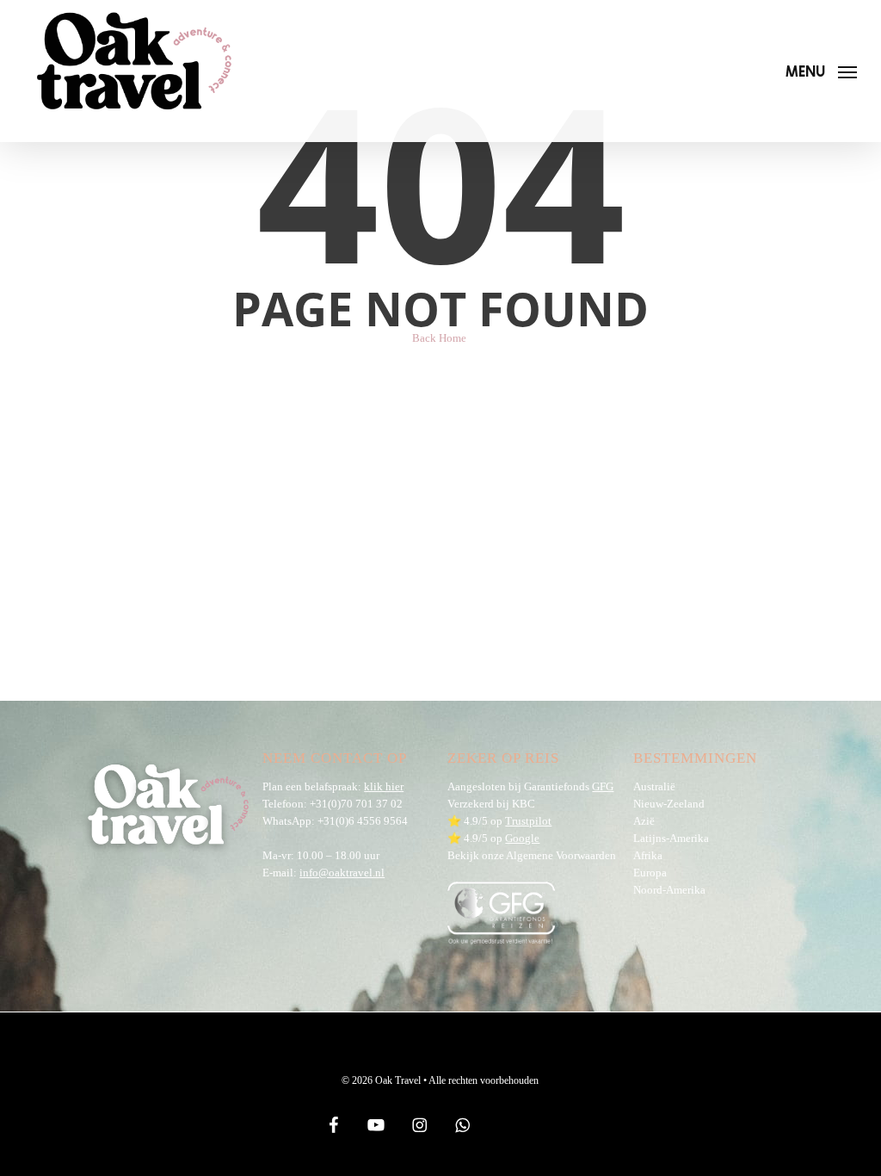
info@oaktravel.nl (342, 872)
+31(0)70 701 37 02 (356, 803)
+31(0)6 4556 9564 (362, 820)
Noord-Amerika (669, 889)
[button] (821, 71)
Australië (654, 786)
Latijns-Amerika (671, 838)
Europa (650, 872)
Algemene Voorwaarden (561, 855)
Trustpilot (528, 820)
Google (522, 838)
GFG (602, 786)
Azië (644, 820)
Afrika (647, 855)
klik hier (384, 786)
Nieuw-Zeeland (669, 803)
